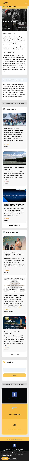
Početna (8, 6)
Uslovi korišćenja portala (8, 450)
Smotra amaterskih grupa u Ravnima (14, 295)
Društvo (6, 311)
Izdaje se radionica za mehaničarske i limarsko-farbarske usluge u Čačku (14, 204)
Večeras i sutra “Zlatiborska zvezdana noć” (12, 332)
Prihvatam (5, 458)
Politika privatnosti (18, 450)
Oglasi (6, 146)
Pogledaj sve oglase (14, 225)
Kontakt (21, 449)
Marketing (13, 449)
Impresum (8, 449)
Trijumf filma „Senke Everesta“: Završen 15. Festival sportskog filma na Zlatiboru (14, 254)
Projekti (17, 449)
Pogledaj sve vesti (14, 354)
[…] (9, 142)
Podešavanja (13, 458)
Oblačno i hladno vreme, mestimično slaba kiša (14, 168)
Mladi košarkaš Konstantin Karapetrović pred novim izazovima (13, 129)
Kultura (14, 6)
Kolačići (24, 450)
